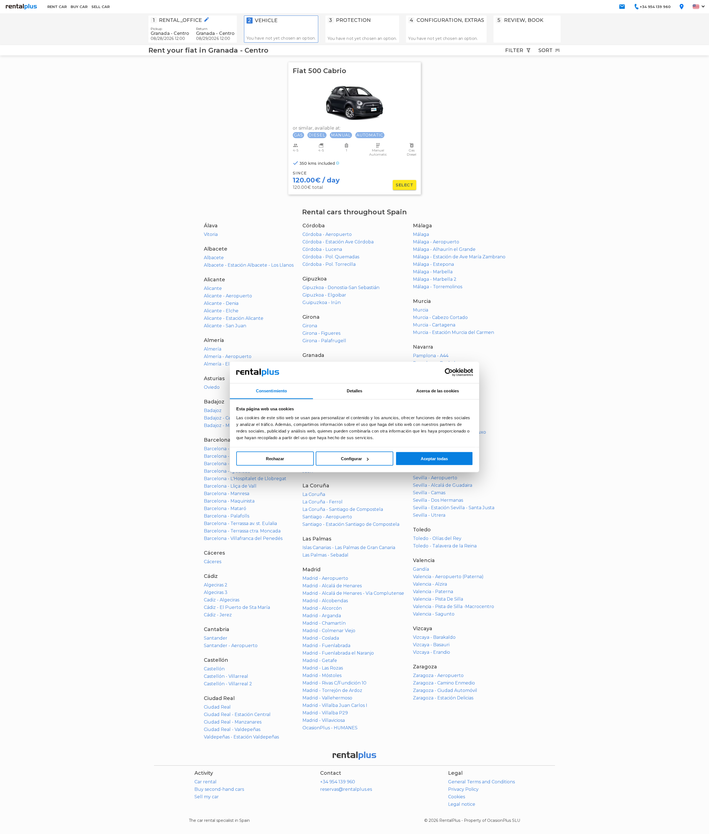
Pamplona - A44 (430, 355)
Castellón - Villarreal (226, 676)
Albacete (214, 257)
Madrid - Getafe (319, 660)
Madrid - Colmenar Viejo (328, 630)
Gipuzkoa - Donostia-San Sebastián (340, 287)
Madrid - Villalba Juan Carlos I (334, 705)
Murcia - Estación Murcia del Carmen (453, 332)
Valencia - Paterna (433, 591)
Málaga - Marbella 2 (434, 279)
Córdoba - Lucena (322, 249)
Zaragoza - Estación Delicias (443, 698)
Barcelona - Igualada (227, 471)
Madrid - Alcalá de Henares (332, 585)
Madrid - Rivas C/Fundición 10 (334, 683)
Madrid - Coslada (320, 638)
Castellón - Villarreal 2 (228, 683)
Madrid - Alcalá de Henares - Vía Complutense (353, 593)
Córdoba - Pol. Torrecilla (329, 264)
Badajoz (213, 410)
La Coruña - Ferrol (322, 501)
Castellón (214, 668)
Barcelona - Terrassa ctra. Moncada (242, 531)
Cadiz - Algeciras (221, 600)
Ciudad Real (217, 707)
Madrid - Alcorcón (322, 608)
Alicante (213, 288)
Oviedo (212, 387)
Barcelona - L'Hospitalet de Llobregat (245, 478)
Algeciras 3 (215, 592)
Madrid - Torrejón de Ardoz (332, 690)
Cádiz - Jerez (218, 614)
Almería (212, 349)
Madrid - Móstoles (321, 675)
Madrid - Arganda (321, 615)
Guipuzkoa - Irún (321, 302)
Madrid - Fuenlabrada (326, 645)
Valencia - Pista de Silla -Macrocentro (453, 606)
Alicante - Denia (221, 303)
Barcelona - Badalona (227, 448)
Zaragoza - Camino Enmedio (444, 683)
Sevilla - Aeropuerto (435, 477)
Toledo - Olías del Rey (437, 538)
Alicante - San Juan (225, 325)
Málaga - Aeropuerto (436, 241)
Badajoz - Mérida (222, 425)
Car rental (205, 781)
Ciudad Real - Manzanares (232, 722)
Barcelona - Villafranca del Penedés (243, 538)
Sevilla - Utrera (429, 515)
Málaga (421, 234)
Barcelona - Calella (224, 456)
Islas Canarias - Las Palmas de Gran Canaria (348, 547)
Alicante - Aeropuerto (228, 295)
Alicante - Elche (221, 310)
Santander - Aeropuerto (231, 645)
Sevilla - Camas (429, 492)
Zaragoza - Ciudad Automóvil (445, 690)
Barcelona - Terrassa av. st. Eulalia (240, 523)
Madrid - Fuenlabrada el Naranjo (338, 653)
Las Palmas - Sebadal (325, 555)
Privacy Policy (463, 789)
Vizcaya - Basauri (431, 644)
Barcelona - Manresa (226, 493)
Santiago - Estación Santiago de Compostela (350, 524)
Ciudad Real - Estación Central (237, 714)
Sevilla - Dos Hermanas (438, 500)
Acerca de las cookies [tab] (437, 390)
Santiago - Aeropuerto (327, 516)
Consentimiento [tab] (271, 390)
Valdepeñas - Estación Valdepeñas (241, 737)
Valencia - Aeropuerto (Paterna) (448, 576)
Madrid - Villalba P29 (325, 712)
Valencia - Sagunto (433, 614)
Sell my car (206, 796)
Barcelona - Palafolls (226, 516)
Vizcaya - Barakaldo (434, 637)
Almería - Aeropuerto (227, 356)
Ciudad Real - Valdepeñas (232, 729)
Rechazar (275, 458)
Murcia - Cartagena (434, 325)
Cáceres (212, 561)
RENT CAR (57, 6)
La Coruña (313, 494)
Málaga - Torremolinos (437, 286)
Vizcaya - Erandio (431, 652)
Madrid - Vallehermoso (327, 698)
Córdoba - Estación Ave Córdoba (338, 241)
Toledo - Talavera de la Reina (445, 546)
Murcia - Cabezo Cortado (440, 317)
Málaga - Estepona (433, 264)
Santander (215, 638)
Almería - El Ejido (223, 364)
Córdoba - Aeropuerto (327, 234)
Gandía (421, 569)
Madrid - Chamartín (324, 623)
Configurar (351, 458)
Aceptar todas (434, 458)
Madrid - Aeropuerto (325, 578)
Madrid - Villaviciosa (323, 720)
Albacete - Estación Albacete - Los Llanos (249, 265)
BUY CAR (79, 6)
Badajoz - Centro (222, 418)
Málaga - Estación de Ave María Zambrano (459, 256)
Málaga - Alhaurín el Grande (444, 249)
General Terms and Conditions (481, 781)
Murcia (420, 310)
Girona (309, 325)
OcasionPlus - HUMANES (330, 727)
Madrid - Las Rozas (322, 668)
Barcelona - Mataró (225, 508)
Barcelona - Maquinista (229, 501)
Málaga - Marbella (433, 271)
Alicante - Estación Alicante (233, 318)
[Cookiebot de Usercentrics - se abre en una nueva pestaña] (449, 372)
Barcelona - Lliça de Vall (230, 486)
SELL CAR (100, 6)
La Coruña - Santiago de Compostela (342, 509)
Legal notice (461, 804)
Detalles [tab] (355, 390)
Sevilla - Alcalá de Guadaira (442, 485)
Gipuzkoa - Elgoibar (324, 295)
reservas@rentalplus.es (346, 789)
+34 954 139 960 (337, 781)
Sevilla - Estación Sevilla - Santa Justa (453, 507)
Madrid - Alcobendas (325, 600)
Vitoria (211, 234)
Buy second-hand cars (219, 789)
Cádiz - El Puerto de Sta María (237, 607)
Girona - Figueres (321, 333)
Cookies (456, 796)
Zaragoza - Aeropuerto (438, 675)
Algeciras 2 (215, 585)
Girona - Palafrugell (324, 340)
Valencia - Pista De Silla (438, 599)
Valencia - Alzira (430, 584)
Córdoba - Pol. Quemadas (330, 256)
